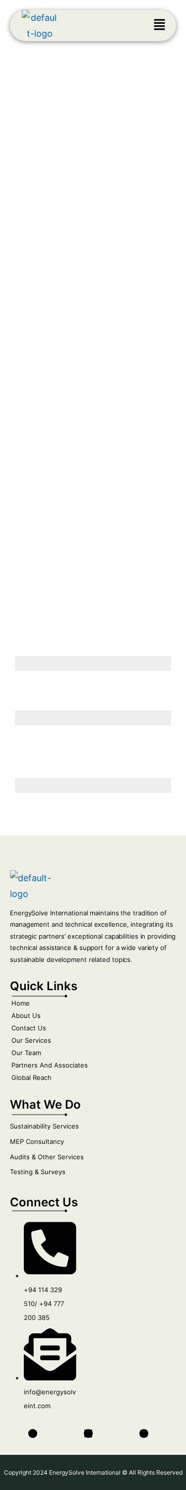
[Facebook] (32, 1433)
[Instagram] (143, 1433)
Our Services (31, 1040)
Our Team (26, 1053)
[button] (159, 25)
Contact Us (28, 1028)
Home (20, 1003)
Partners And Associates (49, 1065)
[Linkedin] (88, 1433)
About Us (26, 1015)
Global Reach (31, 1077)
